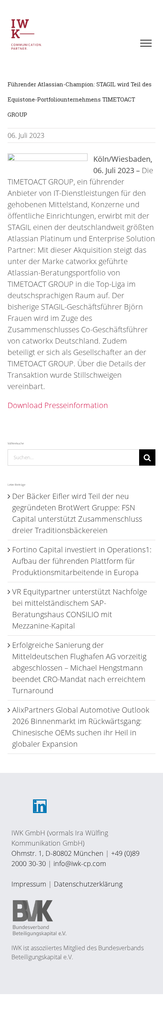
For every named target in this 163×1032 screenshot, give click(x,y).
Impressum (28, 883)
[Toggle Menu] (146, 43)
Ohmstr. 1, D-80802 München (57, 853)
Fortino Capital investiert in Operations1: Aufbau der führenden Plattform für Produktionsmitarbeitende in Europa (82, 560)
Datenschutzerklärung (88, 883)
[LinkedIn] (40, 806)
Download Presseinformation (58, 405)
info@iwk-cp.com (79, 863)
